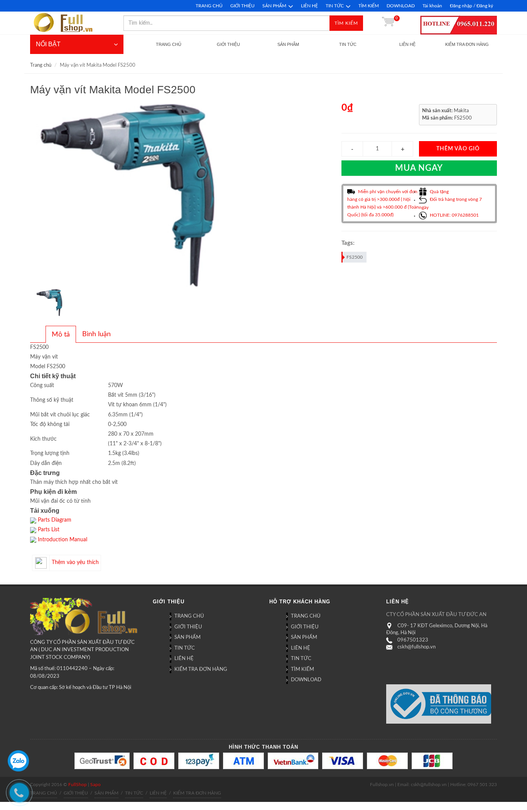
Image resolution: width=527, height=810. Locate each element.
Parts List (48, 529)
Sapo (95, 784)
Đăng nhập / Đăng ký (471, 5)
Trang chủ (40, 65)
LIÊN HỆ (309, 5)
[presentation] (61, 334)
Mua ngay (419, 168)
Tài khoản (432, 5)
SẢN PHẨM (274, 5)
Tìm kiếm (346, 23)
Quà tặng (439, 191)
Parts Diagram (54, 520)
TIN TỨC (335, 5)
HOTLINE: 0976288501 (454, 215)
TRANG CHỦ (209, 5)
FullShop (77, 784)
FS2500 (354, 257)
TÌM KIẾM (368, 5)
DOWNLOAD (401, 5)
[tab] (61, 334)
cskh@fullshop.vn (416, 647)
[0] (388, 23)
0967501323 (412, 640)
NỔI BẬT (48, 44)
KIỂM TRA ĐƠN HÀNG (200, 669)
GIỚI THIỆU (242, 5)
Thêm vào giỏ (458, 149)
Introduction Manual (62, 539)
